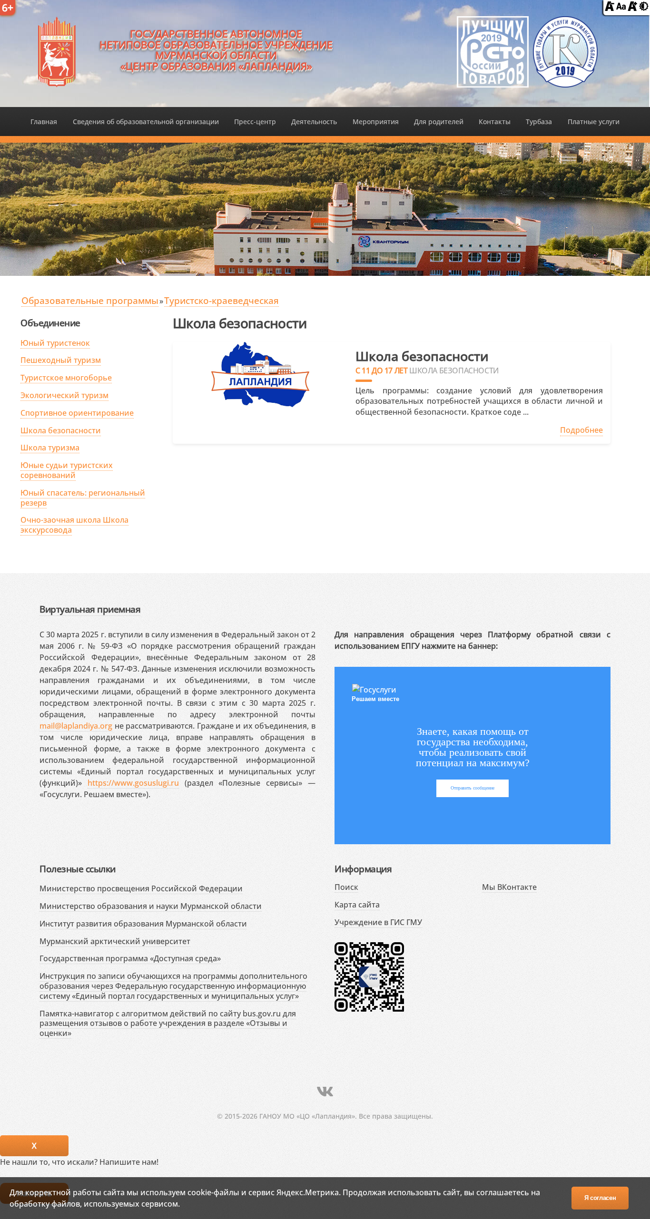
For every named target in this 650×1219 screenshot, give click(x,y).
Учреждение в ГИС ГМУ (378, 922)
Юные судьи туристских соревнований (66, 470)
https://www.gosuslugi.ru (133, 783)
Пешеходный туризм (60, 360)
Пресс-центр (255, 121)
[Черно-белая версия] (644, 8)
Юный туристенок (55, 343)
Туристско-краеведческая (221, 300)
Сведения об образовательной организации (146, 121)
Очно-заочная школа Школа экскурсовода (74, 525)
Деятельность (314, 121)
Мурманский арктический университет (114, 941)
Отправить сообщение (472, 787)
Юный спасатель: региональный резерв (82, 498)
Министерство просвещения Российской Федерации (141, 888)
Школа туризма (49, 447)
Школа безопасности (60, 430)
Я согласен (600, 1197)
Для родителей (438, 121)
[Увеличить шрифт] (632, 8)
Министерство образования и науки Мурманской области (150, 906)
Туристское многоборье (66, 377)
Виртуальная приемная (89, 609)
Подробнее (581, 430)
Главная (43, 121)
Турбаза (539, 121)
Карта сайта (357, 904)
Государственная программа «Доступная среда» (130, 958)
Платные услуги (594, 121)
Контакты (495, 121)
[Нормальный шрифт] (621, 8)
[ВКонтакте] (325, 1091)
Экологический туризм (64, 395)
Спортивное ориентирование (77, 413)
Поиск (346, 887)
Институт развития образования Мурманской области (143, 923)
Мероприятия (376, 121)
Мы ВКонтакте (509, 887)
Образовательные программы (89, 300)
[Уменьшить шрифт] (609, 8)
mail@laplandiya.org (75, 726)
